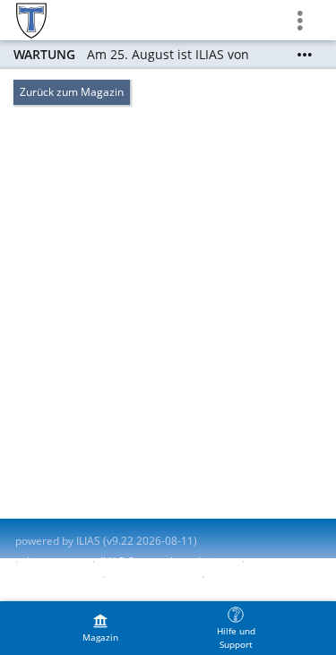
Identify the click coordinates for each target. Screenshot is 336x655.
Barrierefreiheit (54, 576)
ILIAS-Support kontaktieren (166, 561)
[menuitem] (100, 628)
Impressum (55, 561)
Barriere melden (151, 576)
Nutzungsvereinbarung (72, 591)
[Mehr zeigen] (304, 55)
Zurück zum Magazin (72, 91)
